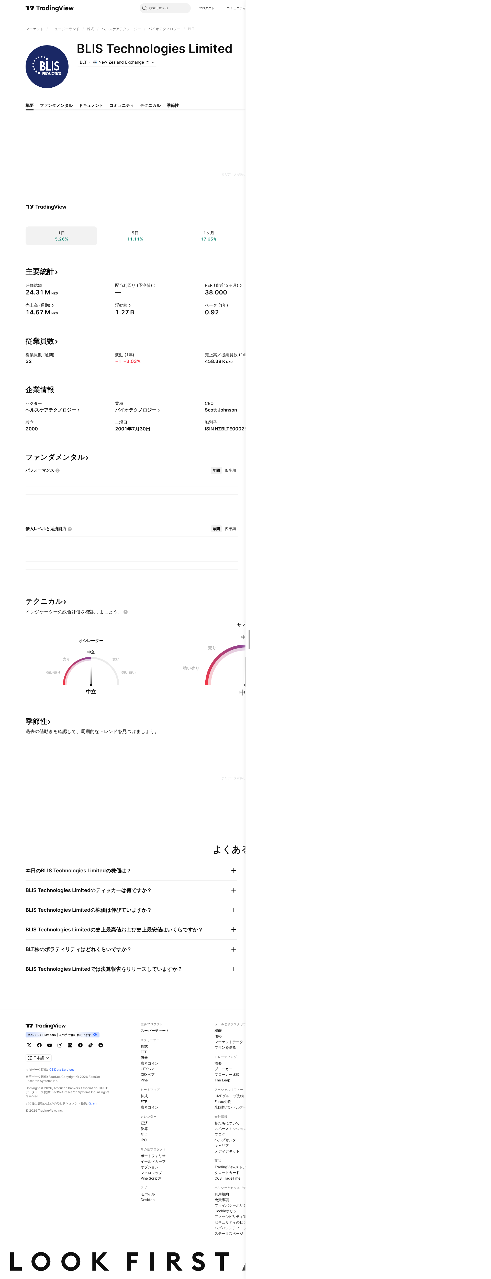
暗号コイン (150, 1063)
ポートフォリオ (153, 1156)
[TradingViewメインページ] (46, 1025)
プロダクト (207, 8)
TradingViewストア (230, 1167)
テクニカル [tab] (150, 105)
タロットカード (227, 1172)
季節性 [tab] (173, 105)
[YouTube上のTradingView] (49, 1045)
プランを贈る (225, 1047)
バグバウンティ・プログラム (238, 1228)
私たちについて (227, 1123)
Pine (144, 1080)
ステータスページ (229, 1233)
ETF (144, 1052)
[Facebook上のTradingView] (39, 1045)
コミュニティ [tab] (121, 105)
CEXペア (148, 1069)
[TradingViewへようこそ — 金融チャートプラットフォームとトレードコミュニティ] (46, 206)
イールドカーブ (153, 1161)
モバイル (148, 1194)
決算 (144, 1128)
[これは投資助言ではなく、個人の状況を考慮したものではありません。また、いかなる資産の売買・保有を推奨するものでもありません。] (125, 612)
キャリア (222, 1145)
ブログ (220, 1134)
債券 (144, 1057)
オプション (150, 1167)
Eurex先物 (223, 1101)
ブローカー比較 (227, 1074)
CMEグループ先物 (229, 1096)
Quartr (92, 1103)
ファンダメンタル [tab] (56, 105)
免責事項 (222, 1199)
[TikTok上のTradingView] (90, 1045)
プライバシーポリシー (232, 1205)
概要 (218, 1063)
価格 (218, 1036)
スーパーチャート (155, 1030)
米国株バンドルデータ (232, 1107)
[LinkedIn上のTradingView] (70, 1045)
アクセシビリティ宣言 (232, 1216)
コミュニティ (236, 8)
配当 (144, 1134)
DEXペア (148, 1074)
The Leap (222, 1080)
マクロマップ (151, 1172)
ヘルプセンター (227, 1140)
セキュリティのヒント (232, 1222)
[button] (218, 8)
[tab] (216, 470)
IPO (144, 1140)
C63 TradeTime (227, 1178)
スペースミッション (231, 1128)
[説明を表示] (45, 285)
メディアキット (227, 1151)
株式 (144, 1046)
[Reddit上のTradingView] (100, 1045)
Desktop (148, 1199)
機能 (218, 1030)
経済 (144, 1123)
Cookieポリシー (227, 1211)
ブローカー (223, 1069)
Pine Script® (151, 1178)
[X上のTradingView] (29, 1045)
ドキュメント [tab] (91, 105)
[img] (147, 62)
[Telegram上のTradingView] (80, 1045)
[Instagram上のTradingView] (59, 1045)
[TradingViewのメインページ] (50, 8)
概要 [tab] (30, 105)
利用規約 (222, 1194)
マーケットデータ (229, 1042)
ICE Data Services (61, 1069)
